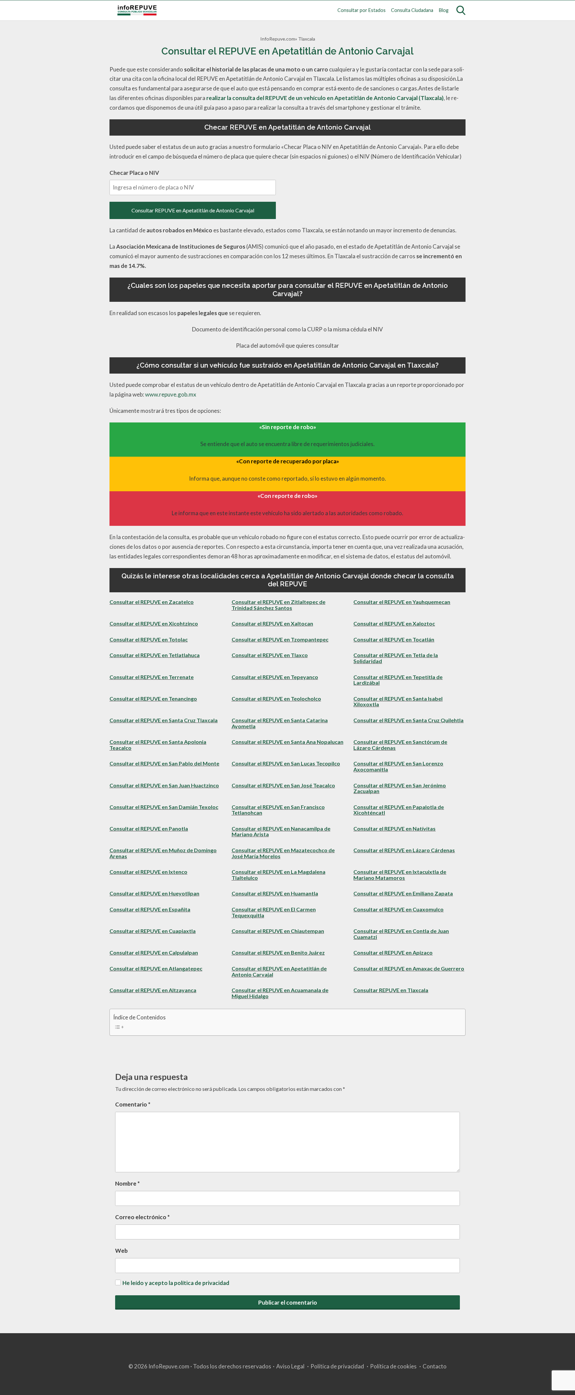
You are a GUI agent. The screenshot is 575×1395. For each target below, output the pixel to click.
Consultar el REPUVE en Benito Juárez (278, 952)
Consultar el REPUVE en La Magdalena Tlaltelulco (278, 875)
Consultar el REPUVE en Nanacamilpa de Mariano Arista (281, 831)
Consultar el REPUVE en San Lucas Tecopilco (286, 763)
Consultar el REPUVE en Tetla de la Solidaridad (395, 658)
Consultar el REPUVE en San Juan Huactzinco (164, 785)
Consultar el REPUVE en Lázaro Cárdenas (404, 850)
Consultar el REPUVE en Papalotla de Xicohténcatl (398, 810)
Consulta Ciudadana (412, 10)
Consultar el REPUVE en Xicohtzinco (153, 623)
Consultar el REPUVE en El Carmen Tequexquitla (274, 912)
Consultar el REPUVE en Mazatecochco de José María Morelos (283, 853)
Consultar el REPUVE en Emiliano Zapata (403, 893)
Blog (444, 10)
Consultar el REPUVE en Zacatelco (151, 602)
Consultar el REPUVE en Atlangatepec (155, 968)
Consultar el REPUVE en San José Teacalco (283, 785)
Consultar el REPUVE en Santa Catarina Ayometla (280, 723)
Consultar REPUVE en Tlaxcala (390, 990)
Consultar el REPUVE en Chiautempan (278, 931)
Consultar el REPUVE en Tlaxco (270, 655)
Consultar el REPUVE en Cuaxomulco (398, 909)
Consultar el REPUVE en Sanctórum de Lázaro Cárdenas (400, 745)
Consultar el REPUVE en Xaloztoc (394, 623)
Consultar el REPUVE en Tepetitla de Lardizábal (398, 680)
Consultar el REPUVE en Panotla (148, 828)
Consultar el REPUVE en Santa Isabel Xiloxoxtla (398, 701)
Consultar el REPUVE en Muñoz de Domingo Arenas (163, 853)
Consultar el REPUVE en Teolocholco (276, 698)
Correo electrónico (142, 1217)
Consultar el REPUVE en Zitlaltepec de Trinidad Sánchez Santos (278, 605)
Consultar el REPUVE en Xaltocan (272, 623)
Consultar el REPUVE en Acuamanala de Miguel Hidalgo (280, 993)
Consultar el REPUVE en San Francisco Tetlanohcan (278, 810)
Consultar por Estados (361, 10)
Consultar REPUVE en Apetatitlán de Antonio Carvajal (192, 210)
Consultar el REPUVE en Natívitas (394, 828)
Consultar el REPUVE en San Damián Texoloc (163, 807)
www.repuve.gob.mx (170, 394)
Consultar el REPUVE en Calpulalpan (153, 952)
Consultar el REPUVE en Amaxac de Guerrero (408, 968)
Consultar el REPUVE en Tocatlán (393, 639)
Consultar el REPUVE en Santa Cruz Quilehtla (408, 720)
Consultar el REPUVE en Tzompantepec (280, 639)
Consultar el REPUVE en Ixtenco (148, 872)
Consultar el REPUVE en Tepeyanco (275, 677)
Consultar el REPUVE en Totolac (148, 639)
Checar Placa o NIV (134, 172)
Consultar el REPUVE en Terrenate (151, 677)
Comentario (132, 1104)
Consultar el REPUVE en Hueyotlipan (154, 893)
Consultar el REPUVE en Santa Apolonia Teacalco (157, 745)
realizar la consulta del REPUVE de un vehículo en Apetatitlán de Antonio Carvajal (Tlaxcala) (325, 97)
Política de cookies (393, 1366)
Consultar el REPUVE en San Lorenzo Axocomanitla (398, 766)
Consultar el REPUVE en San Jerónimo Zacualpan (399, 788)
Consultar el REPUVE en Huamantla (275, 893)
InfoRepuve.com (277, 39)
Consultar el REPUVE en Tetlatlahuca (154, 655)
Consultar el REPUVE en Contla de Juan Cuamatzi (401, 934)
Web (121, 1250)
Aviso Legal (290, 1366)
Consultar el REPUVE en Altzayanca (152, 990)
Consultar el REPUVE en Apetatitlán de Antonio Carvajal (279, 971)
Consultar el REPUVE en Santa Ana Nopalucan (287, 742)
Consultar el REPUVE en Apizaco (393, 952)
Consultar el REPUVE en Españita (149, 909)
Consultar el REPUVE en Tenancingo (153, 698)
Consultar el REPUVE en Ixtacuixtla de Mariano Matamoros (399, 875)
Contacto (435, 1366)
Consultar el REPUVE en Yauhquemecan (401, 602)
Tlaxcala (306, 39)
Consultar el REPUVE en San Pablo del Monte (164, 763)
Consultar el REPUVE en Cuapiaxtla (152, 931)
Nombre (127, 1183)
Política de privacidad (337, 1366)
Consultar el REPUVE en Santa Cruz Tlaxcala (163, 720)
